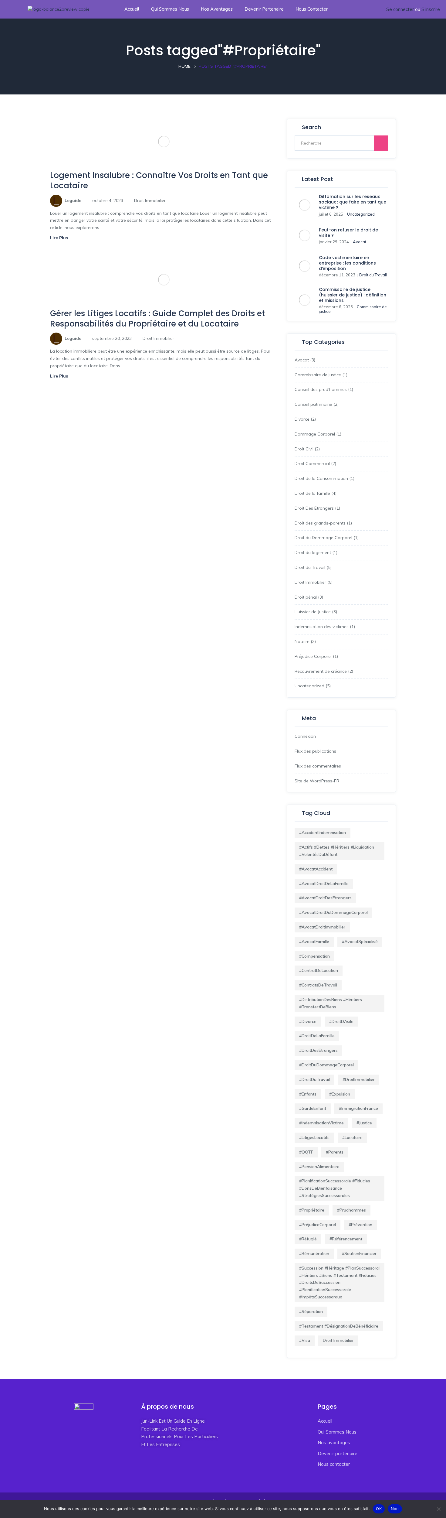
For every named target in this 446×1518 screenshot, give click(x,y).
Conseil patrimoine (313, 404)
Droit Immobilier (150, 200)
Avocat (359, 241)
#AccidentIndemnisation (322, 832)
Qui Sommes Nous (170, 9)
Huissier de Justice (313, 611)
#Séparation (311, 1311)
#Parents (334, 1152)
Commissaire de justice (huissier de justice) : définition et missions (352, 294)
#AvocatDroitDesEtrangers (325, 898)
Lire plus (59, 238)
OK (379, 1508)
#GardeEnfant (312, 1108)
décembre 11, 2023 (337, 274)
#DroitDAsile (341, 1021)
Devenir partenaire (264, 9)
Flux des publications (315, 751)
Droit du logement (313, 552)
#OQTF (306, 1152)
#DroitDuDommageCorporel (326, 1065)
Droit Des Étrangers (314, 508)
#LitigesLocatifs (314, 1137)
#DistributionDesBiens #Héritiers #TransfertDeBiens (330, 1003)
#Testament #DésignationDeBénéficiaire (338, 1326)
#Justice (364, 1123)
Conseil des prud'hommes (321, 389)
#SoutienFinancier (359, 1253)
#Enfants (307, 1094)
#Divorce (307, 1021)
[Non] (438, 1509)
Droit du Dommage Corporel (323, 537)
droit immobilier (338, 1340)
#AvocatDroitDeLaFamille (324, 883)
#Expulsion (339, 1094)
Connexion (305, 736)
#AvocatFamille (314, 941)
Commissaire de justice (318, 375)
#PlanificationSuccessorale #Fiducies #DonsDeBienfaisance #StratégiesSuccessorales (334, 1188)
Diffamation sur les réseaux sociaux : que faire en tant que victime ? (352, 201)
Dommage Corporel (315, 434)
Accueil (131, 9)
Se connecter (400, 9)
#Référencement (345, 1239)
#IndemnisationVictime (321, 1123)
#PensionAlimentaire (319, 1166)
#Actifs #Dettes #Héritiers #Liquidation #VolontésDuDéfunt (336, 850)
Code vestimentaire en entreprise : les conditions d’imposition (347, 263)
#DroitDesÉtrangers (318, 1050)
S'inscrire (430, 9)
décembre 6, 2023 (336, 306)
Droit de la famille (312, 493)
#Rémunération (314, 1253)
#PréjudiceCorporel (317, 1224)
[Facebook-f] (144, 1466)
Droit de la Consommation (321, 478)
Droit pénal (306, 597)
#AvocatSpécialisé (360, 941)
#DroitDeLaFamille (317, 1035)
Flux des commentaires (318, 766)
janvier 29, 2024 (334, 241)
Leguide (73, 200)
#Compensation (314, 956)
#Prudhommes (351, 1210)
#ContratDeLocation (318, 970)
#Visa (304, 1340)
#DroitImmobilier (359, 1079)
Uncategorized (361, 214)
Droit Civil (304, 449)
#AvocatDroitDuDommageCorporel (333, 912)
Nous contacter (312, 9)
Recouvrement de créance (321, 671)
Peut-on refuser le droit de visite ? (348, 232)
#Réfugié (308, 1239)
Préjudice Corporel (313, 656)
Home (184, 66)
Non (395, 1508)
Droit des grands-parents (320, 523)
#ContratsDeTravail (318, 985)
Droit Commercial (312, 463)
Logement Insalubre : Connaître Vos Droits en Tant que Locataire (159, 180)
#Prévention (360, 1224)
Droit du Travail (373, 274)
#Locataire (352, 1137)
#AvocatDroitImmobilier (322, 927)
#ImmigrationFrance (358, 1108)
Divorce (302, 419)
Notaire (302, 641)
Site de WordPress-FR (317, 781)
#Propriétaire (311, 1210)
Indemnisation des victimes (322, 626)
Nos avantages (217, 9)
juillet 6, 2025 (331, 214)
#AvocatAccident (316, 869)
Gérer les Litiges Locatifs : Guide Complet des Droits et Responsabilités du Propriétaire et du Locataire (157, 318)
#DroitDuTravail (314, 1079)
